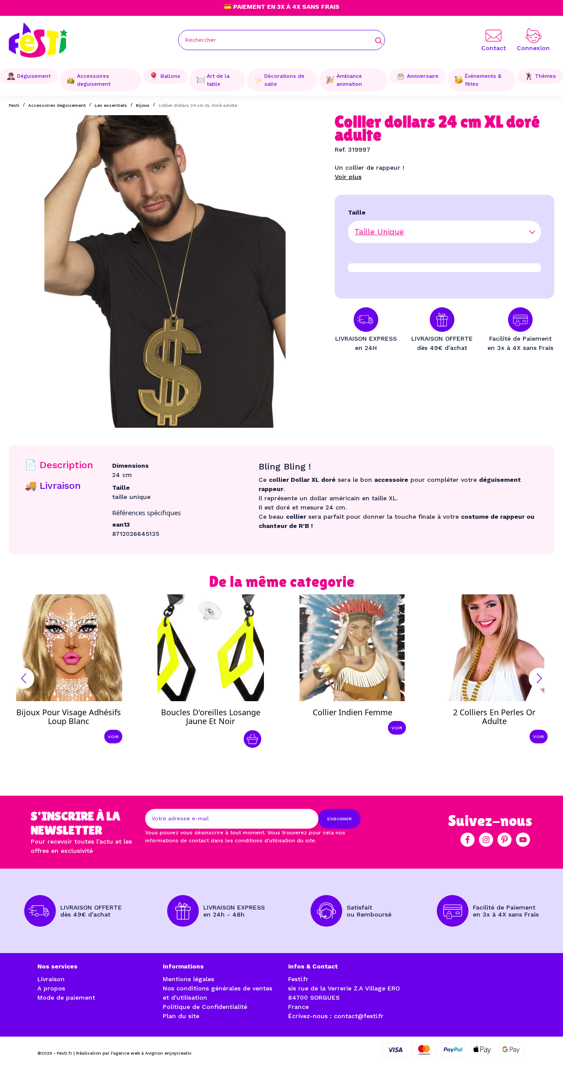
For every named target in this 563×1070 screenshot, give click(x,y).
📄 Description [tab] (59, 464)
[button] (23, 678)
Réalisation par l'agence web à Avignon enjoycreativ (133, 1053)
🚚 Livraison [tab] (53, 485)
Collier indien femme (352, 712)
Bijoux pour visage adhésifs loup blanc (68, 716)
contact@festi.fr (359, 1015)
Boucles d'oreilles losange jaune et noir (210, 716)
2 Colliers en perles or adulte (494, 716)
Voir (113, 736)
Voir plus (348, 176)
